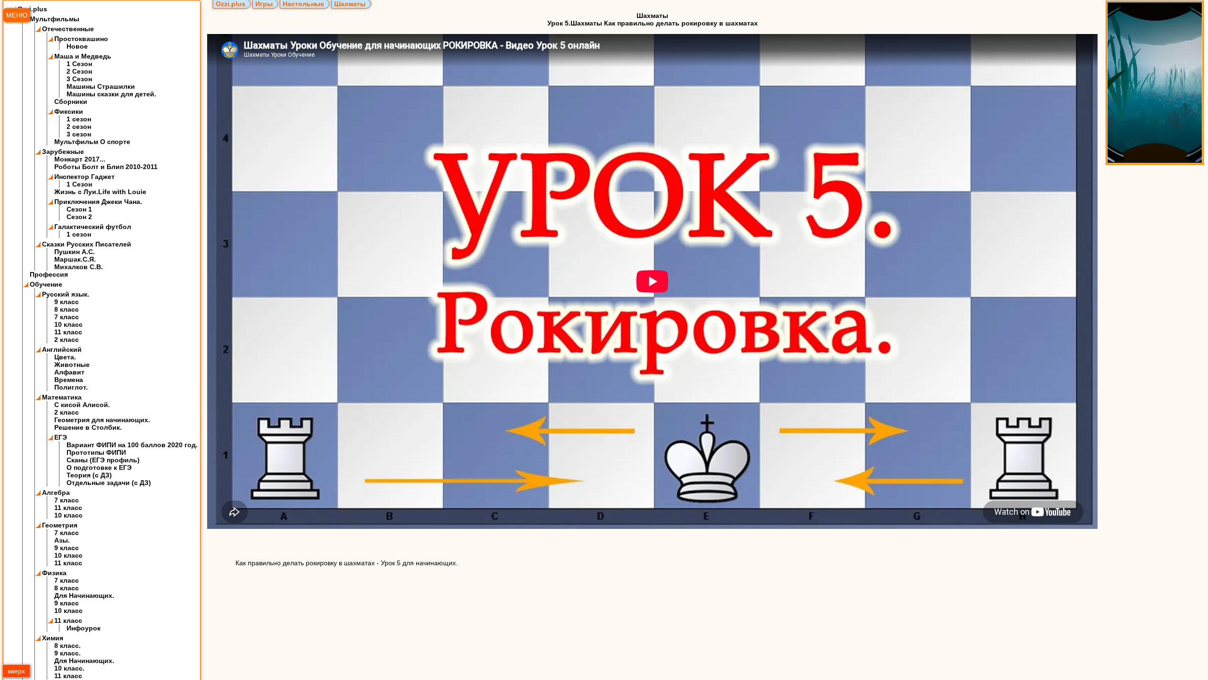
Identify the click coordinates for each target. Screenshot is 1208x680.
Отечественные (68, 29)
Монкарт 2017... (79, 159)
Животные (72, 364)
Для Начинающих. (84, 595)
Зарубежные (63, 151)
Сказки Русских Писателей (86, 244)
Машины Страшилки (101, 86)
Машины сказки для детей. (111, 94)
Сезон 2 (79, 217)
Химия (52, 638)
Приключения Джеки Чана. (98, 201)
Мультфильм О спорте (92, 141)
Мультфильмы (54, 19)
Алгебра (56, 492)
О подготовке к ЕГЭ (99, 467)
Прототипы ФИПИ (96, 452)
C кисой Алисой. (82, 404)
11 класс (68, 332)
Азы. (62, 540)
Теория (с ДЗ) (89, 475)
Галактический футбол (92, 226)
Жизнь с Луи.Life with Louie (100, 192)
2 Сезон (79, 71)
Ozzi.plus (32, 9)
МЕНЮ (16, 15)
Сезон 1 (79, 209)
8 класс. (67, 645)
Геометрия (59, 525)
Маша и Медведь (82, 56)
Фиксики (68, 111)
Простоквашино (81, 38)
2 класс (66, 339)
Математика (62, 397)
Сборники (70, 101)
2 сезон (79, 126)
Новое (77, 46)
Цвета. (65, 357)
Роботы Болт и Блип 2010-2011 (106, 166)
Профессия (49, 274)
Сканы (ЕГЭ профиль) (103, 460)
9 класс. (67, 653)
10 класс (68, 324)
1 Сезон (79, 64)
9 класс (66, 302)
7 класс (66, 317)
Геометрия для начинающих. (102, 420)
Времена (68, 379)
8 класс (66, 309)
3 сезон (79, 134)
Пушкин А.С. (74, 251)
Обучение (46, 284)
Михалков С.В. (78, 267)
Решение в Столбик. (88, 427)
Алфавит (69, 372)
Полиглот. (71, 387)
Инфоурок (84, 628)
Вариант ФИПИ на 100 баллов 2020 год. (132, 445)
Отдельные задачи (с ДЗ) (109, 482)
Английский (62, 349)
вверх (16, 671)
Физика (54, 573)
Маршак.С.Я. (75, 259)
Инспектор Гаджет (84, 176)
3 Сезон (79, 79)
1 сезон (79, 119)
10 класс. (69, 668)
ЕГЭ (60, 437)
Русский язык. (65, 294)
